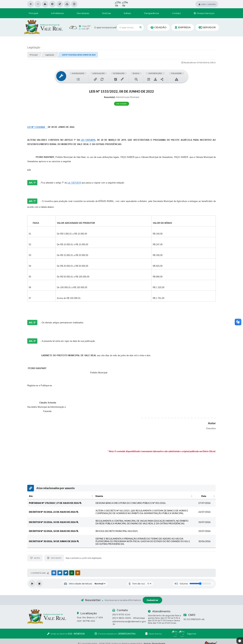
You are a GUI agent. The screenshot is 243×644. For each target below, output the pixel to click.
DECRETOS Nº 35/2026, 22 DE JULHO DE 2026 (52, 512)
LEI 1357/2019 (88, 140)
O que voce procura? (105, 27)
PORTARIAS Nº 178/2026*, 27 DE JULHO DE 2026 (54, 503)
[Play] (32, 583)
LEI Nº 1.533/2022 (36, 127)
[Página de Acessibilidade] (74, 4)
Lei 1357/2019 (74, 182)
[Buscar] (140, 27)
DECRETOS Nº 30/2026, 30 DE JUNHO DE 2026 (53, 541)
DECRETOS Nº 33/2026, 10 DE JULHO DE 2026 (52, 522)
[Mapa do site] (67, 4)
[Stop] (39, 583)
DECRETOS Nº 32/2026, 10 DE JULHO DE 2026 (52, 531)
